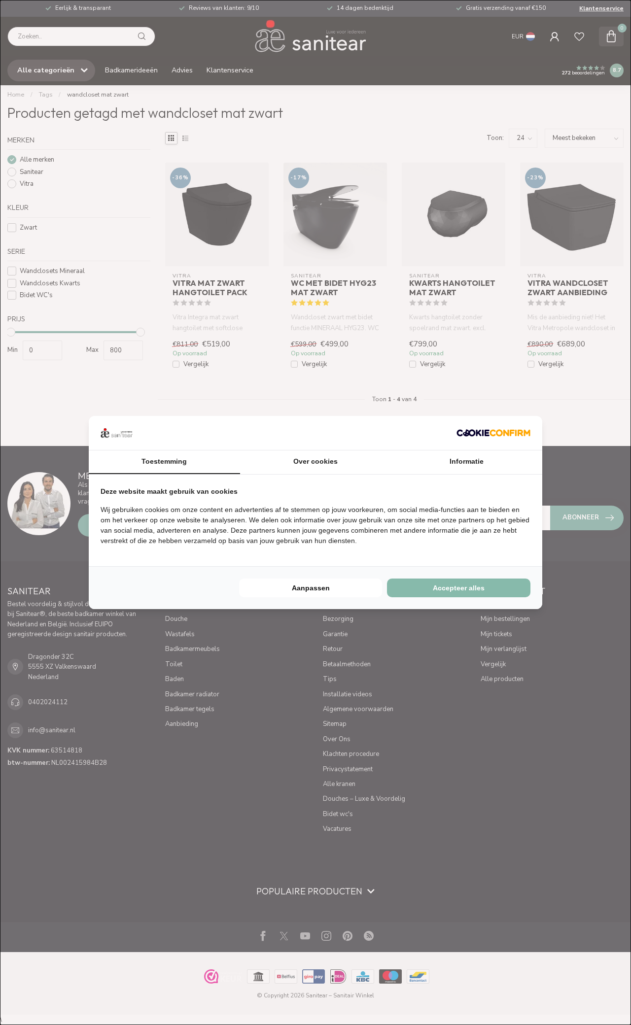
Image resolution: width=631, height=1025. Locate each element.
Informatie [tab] (467, 461)
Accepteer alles (459, 588)
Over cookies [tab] (315, 461)
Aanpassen (311, 588)
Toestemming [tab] (164, 461)
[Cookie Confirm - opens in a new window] (493, 433)
